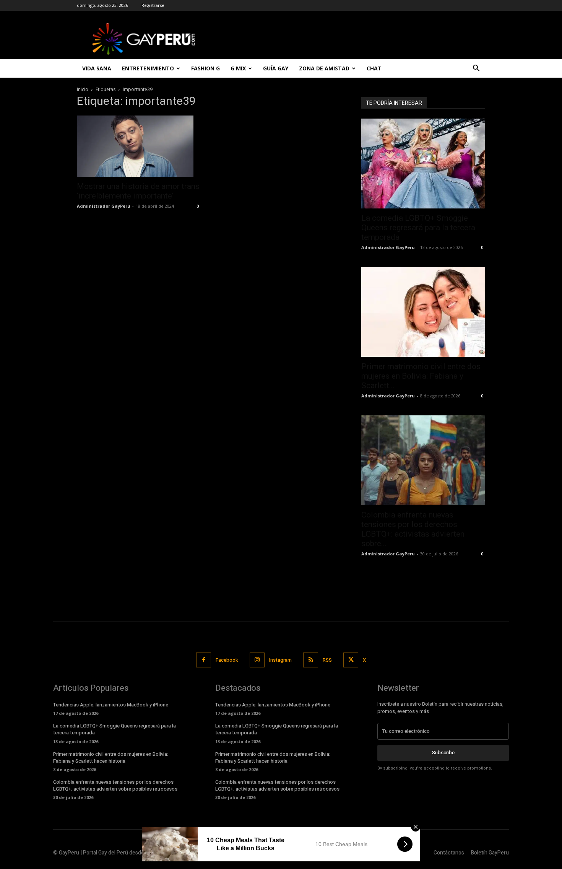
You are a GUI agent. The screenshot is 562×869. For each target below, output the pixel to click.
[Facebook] (203, 660)
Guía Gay (275, 68)
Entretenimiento (148, 68)
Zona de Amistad (324, 68)
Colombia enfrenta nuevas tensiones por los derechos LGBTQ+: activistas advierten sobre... (413, 529)
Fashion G (205, 68)
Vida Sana (96, 68)
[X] (350, 660)
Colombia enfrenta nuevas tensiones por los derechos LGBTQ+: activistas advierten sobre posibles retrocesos (115, 785)
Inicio (82, 89)
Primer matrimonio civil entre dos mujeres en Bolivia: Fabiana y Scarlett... (421, 376)
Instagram (280, 660)
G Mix (238, 68)
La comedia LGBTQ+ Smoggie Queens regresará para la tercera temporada (418, 227)
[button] (476, 69)
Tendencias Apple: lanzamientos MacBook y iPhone (110, 704)
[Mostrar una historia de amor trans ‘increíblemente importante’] (139, 146)
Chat (374, 68)
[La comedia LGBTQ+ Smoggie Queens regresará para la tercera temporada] (423, 163)
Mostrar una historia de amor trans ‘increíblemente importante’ (138, 191)
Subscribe (443, 752)
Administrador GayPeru (103, 206)
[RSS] (310, 660)
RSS (327, 660)
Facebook (227, 660)
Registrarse (152, 5)
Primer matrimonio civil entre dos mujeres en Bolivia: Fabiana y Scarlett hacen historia (110, 757)
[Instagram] (257, 660)
